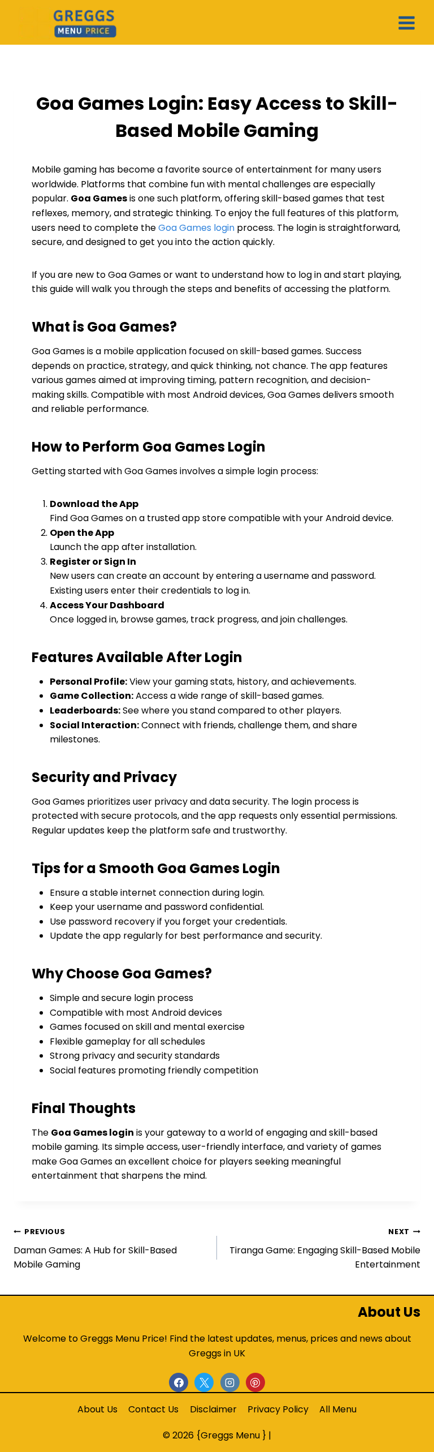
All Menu (338, 1409)
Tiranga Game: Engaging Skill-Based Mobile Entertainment (324, 1249)
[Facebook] (178, 1382)
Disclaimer (213, 1409)
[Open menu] (406, 22)
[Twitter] (204, 1382)
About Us (97, 1409)
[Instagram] (230, 1382)
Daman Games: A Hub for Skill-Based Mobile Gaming (95, 1249)
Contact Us (153, 1409)
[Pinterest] (255, 1382)
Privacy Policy (278, 1409)
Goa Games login (196, 227)
